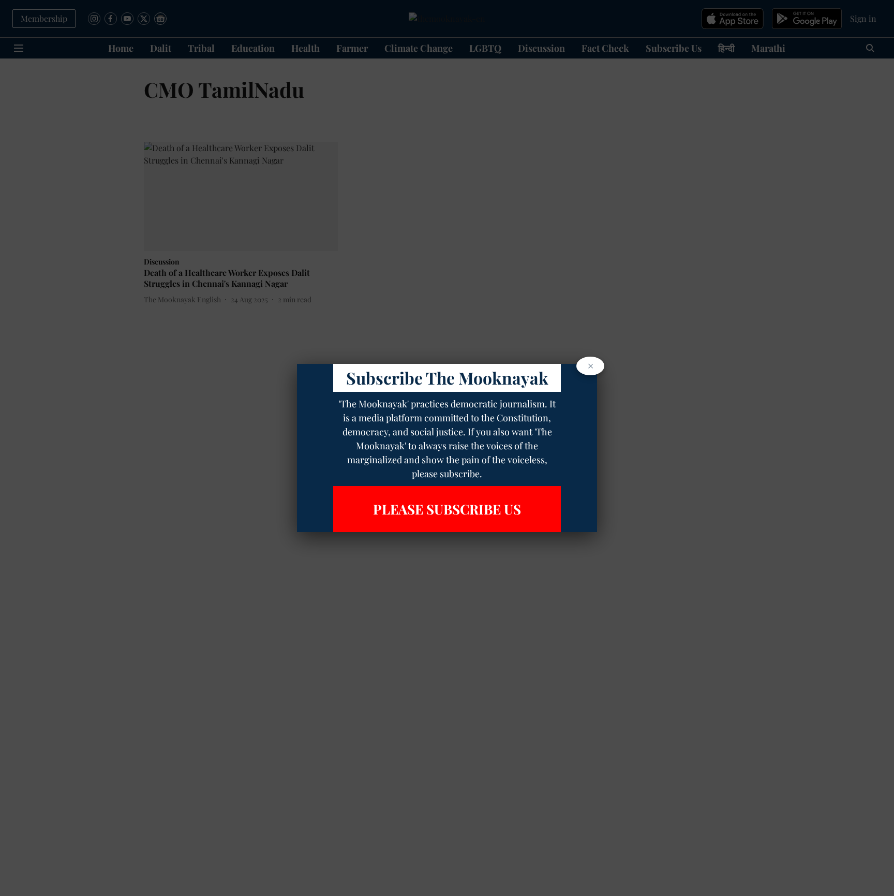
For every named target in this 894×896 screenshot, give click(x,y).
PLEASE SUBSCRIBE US (447, 509)
